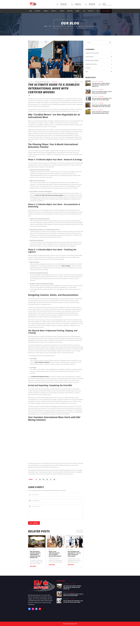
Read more (33, 566)
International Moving (92, 60)
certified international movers (40, 376)
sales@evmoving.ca (107, 5)
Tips (50, 26)
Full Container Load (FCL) (42, 362)
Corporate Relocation (92, 53)
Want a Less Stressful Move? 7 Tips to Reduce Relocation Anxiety (55, 554)
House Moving (89, 56)
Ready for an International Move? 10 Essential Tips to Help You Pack (101, 105)
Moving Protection (91, 64)
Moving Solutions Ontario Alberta (43, 81)
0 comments (54, 81)
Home (45, 26)
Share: (31, 479)
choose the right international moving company (49, 195)
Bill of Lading (66, 266)
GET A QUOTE (106, 11)
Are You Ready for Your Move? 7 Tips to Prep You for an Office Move (74, 554)
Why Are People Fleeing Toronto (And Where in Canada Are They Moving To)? (35, 554)
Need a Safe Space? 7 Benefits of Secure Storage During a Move (100, 112)
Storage (87, 68)
